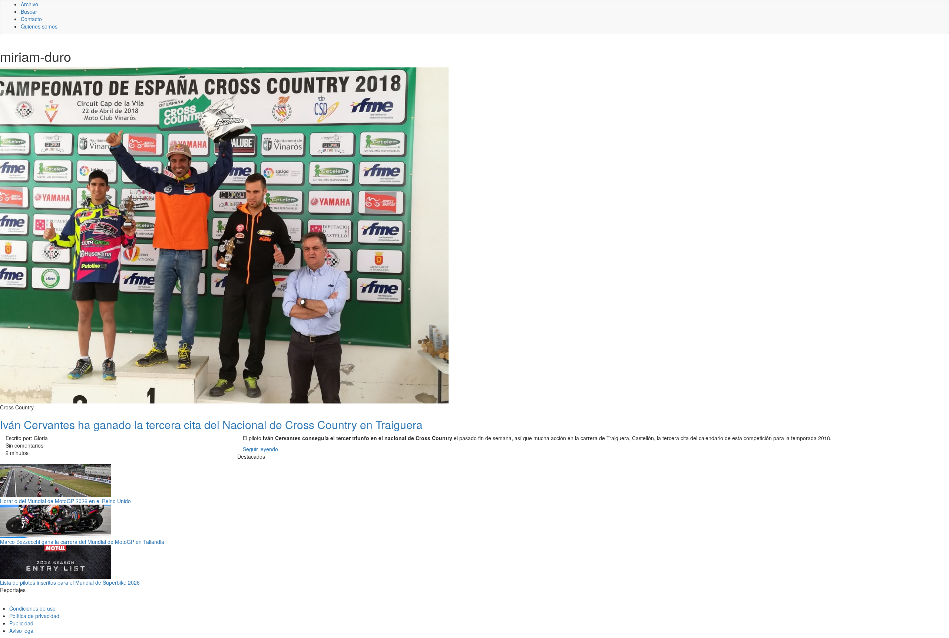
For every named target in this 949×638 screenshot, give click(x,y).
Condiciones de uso (32, 608)
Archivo (29, 4)
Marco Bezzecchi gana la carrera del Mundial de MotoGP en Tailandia (82, 541)
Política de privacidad (34, 615)
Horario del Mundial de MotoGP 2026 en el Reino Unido (65, 501)
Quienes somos (39, 26)
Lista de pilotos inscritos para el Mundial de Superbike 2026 (70, 582)
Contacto (31, 19)
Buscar (29, 11)
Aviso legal (21, 630)
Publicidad (21, 623)
